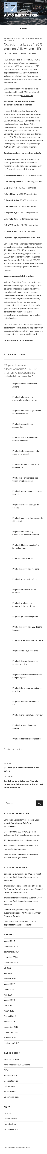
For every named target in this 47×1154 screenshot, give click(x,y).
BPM (6, 1070)
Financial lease (10, 1075)
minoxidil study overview (32, 715)
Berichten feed (10, 1119)
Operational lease (11, 1097)
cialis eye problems (29, 651)
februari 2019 (10, 1016)
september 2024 (11, 952)
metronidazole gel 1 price (32, 640)
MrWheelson (27, 95)
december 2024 (11, 946)
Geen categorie (17, 354)
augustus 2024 (11, 957)
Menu (25, 28)
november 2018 (11, 1032)
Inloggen (8, 1113)
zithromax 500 (27, 558)
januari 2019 (9, 1021)
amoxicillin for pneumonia (15, 898)
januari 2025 (9, 941)
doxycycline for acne (30, 569)
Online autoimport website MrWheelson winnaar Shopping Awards (22, 912)
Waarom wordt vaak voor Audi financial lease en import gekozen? (22, 877)
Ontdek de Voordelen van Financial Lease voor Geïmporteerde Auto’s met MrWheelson (22, 823)
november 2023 (11, 962)
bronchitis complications (32, 739)
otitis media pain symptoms (16, 921)
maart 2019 (9, 1011)
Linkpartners (9, 1086)
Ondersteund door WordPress (17, 1148)
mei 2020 (8, 995)
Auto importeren (11, 1059)
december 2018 (11, 1027)
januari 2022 (9, 984)
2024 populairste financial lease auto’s (21, 840)
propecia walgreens (29, 616)
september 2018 (11, 1043)
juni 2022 (8, 973)
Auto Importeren (21, 15)
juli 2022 (7, 968)
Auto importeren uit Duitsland (17, 1065)
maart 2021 (9, 989)
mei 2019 (8, 1005)
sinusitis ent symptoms (14, 874)
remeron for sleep (29, 579)
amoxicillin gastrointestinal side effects (21, 886)
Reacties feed (10, 1124)
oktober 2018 (10, 1038)
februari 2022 (10, 979)
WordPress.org (11, 1129)
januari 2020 (9, 1000)
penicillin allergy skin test (15, 909)
